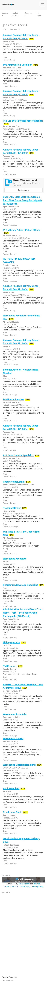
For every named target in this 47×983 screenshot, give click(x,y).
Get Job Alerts (23, 190)
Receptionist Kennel (14, 481)
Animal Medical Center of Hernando (18, 485)
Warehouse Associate (14, 558)
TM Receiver (10, 666)
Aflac (5, 376)
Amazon (6, 346)
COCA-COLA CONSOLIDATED (15, 768)
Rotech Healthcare (11, 845)
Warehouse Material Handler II (19, 764)
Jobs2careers (24, 884)
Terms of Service (11, 886)
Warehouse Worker (13, 738)
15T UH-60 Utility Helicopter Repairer (23, 120)
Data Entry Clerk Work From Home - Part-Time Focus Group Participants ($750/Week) (22, 200)
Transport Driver (12, 508)
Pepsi (5, 588)
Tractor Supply (9, 669)
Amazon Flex (8, 41)
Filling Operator (11, 642)
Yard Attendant (11, 788)
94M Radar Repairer (13, 399)
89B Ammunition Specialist (17, 64)
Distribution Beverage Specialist (20, 585)
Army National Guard (12, 68)
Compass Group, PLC (12, 691)
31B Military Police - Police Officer (21, 230)
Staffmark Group (10, 741)
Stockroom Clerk (12, 812)
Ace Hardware (9, 815)
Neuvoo (37, 884)
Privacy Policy (37, 886)
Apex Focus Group (11, 207)
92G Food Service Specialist (18, 455)
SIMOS (6, 562)
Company (29, 13)
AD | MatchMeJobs (11, 322)
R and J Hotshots (10, 265)
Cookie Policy (25, 886)
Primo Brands (9, 511)
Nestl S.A (7, 645)
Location (5, 13)
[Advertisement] (21, 933)
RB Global (7, 791)
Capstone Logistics (11, 717)
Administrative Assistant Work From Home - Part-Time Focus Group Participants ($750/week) (22, 612)
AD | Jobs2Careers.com (13, 538)
